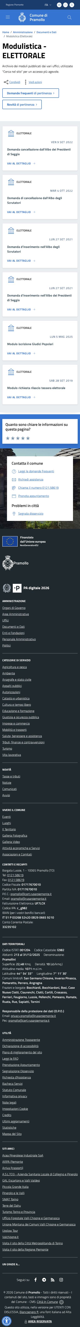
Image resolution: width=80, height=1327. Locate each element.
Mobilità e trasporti (14, 729)
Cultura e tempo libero (16, 704)
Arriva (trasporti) (12, 1168)
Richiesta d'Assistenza (16, 1077)
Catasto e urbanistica (16, 698)
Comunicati (9, 788)
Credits (6, 1115)
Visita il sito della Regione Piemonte (25, 1249)
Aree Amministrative (15, 614)
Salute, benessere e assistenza (22, 736)
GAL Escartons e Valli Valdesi (21, 1180)
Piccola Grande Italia (15, 1186)
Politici (6, 645)
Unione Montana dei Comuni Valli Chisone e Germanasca (39, 1224)
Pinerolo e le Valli (13, 1193)
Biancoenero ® (29, 1312)
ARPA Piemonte (12, 1161)
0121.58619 (15, 875)
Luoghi (6, 823)
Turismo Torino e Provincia (18, 1211)
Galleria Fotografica (14, 835)
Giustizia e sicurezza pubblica (20, 717)
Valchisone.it (10, 1236)
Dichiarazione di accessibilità (20, 1046)
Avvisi (6, 795)
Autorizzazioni (11, 692)
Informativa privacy (14, 1096)
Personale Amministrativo (19, 639)
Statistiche (9, 1127)
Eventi (6, 816)
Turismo (7, 748)
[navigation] (7, 17)
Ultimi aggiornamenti (15, 1121)
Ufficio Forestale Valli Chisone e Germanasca (31, 1218)
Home (5, 32)
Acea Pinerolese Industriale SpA (22, 1155)
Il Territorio (9, 829)
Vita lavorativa (11, 754)
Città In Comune (47, 1301)
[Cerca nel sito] (69, 17)
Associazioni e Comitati (17, 854)
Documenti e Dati (46, 32)
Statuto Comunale (14, 1090)
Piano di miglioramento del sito (22, 1052)
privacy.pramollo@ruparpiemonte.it (33, 1015)
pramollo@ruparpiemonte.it (28, 898)
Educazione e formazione (18, 710)
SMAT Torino (10, 1199)
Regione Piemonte (14, 4)
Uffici (5, 620)
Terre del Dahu (11, 1205)
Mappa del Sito (12, 1133)
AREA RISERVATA (40, 1321)
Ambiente (8, 673)
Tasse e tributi (11, 776)
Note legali (9, 1102)
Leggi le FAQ (10, 1058)
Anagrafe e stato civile (16, 679)
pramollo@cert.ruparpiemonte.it (31, 894)
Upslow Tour (10, 1230)
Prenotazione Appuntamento (21, 1064)
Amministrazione (23, 32)
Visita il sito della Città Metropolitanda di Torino (32, 1243)
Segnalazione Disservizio (18, 1071)
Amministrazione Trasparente (21, 1039)
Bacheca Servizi (12, 1083)
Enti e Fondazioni (13, 632)
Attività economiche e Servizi (21, 848)
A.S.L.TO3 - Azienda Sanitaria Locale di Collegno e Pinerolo (40, 1174)
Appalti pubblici (12, 685)
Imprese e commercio (16, 723)
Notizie (6, 782)
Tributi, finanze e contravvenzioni (23, 742)
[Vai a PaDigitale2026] (26, 588)
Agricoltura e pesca (14, 667)
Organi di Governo (13, 607)
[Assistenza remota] (61, 1301)
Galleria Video (11, 841)
